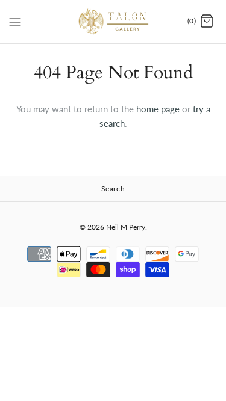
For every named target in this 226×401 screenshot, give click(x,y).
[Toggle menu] (15, 21)
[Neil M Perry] (113, 21)
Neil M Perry (125, 226)
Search (113, 188)
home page (158, 108)
